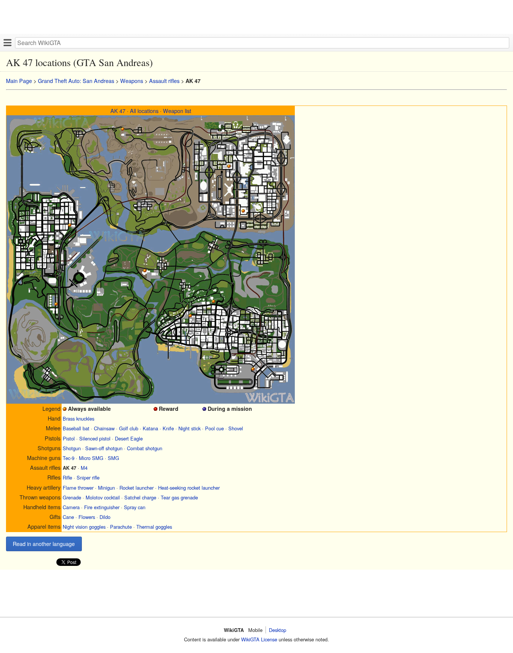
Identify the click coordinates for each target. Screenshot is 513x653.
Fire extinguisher (101, 507)
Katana (150, 428)
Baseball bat (76, 428)
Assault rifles (164, 80)
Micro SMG (91, 457)
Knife (168, 428)
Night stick (189, 428)
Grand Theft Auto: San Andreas (76, 80)
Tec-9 (68, 457)
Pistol (69, 438)
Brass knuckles (78, 418)
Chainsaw (104, 428)
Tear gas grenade (179, 497)
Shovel (235, 428)
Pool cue (214, 428)
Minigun (106, 487)
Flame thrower (78, 487)
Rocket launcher (136, 487)
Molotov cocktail (103, 497)
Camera (71, 507)
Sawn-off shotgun (103, 448)
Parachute (121, 526)
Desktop (277, 629)
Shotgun (72, 448)
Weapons (131, 80)
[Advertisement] (225, 17)
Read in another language (44, 543)
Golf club (128, 428)
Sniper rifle (88, 477)
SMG (113, 457)
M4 (84, 467)
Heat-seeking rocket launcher (189, 487)
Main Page (19, 80)
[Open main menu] (7, 42)
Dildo (105, 516)
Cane (68, 516)
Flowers (86, 516)
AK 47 (117, 111)
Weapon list (177, 111)
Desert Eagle (129, 438)
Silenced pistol (94, 438)
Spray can (134, 507)
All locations (144, 111)
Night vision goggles (84, 526)
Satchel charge (140, 497)
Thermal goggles (154, 526)
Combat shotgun (144, 448)
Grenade (72, 497)
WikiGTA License (259, 639)
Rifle (67, 477)
